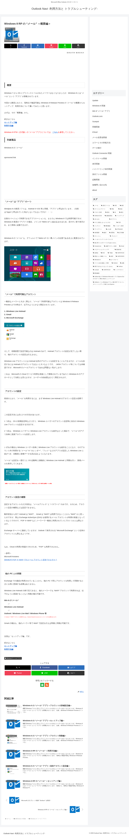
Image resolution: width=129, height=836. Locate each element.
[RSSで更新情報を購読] (47, 685)
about (94, 190)
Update (95, 100)
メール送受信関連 (99, 137)
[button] (78, 46)
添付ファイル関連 (99, 174)
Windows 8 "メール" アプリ (13, 658)
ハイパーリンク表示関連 (102, 169)
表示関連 (96, 164)
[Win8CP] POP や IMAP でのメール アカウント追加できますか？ (30, 560)
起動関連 (96, 180)
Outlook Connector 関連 (102, 153)
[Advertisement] (44, 67)
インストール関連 (99, 158)
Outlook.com (97, 116)
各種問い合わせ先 (99, 185)
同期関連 (96, 127)
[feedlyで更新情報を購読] (42, 685)
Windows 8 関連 (98, 106)
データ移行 (96, 148)
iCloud (94, 132)
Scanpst (95, 122)
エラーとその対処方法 (101, 143)
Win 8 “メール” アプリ (101, 111)
